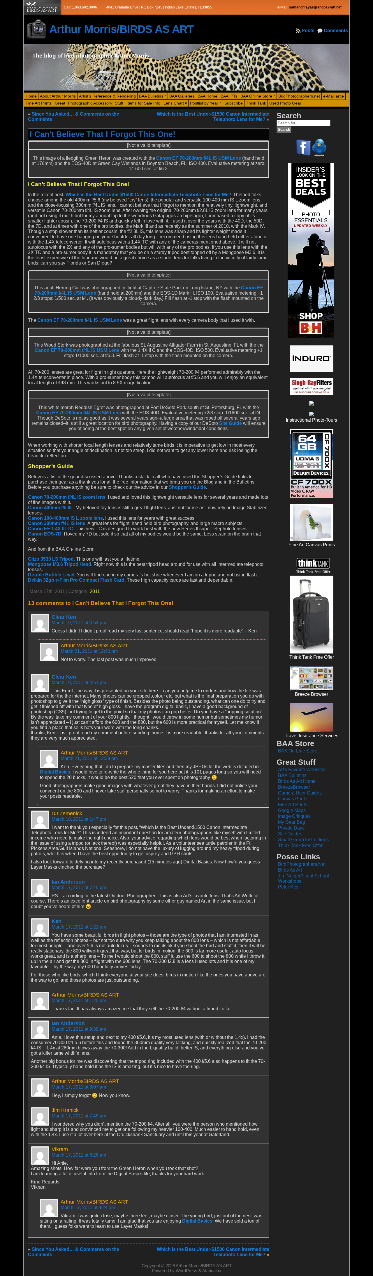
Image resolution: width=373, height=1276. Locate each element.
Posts (308, 30)
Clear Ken (64, 617)
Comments (336, 30)
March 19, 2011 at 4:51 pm (79, 682)
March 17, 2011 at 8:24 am (88, 1207)
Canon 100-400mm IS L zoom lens (65, 518)
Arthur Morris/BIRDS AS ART (121, 29)
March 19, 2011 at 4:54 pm (79, 622)
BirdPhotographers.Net (302, 864)
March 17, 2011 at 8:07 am (79, 1086)
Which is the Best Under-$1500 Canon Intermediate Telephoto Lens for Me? (148, 194)
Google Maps (292, 810)
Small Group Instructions (303, 839)
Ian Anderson (68, 882)
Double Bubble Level (51, 574)
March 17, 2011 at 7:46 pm (79, 887)
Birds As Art (290, 870)
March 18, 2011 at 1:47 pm (79, 819)
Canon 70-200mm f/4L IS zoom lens (66, 497)
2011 (95, 591)
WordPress (186, 1270)
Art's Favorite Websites (302, 769)
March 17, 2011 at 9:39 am (79, 1029)
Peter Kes (288, 886)
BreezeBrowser (294, 787)
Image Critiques (294, 816)
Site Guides (290, 833)
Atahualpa (211, 1270)
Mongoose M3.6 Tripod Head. (60, 564)
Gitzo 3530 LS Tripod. (51, 559)
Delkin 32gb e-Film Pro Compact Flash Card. (77, 580)
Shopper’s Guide (187, 487)
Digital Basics (55, 771)
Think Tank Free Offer (300, 845)
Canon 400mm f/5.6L (50, 507)
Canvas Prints (292, 798)
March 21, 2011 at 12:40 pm (89, 651)
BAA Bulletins (292, 775)
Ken (56, 921)
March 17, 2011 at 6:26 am (79, 1154)
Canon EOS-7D (44, 533)
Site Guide (230, 423)
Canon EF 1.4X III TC (50, 528)
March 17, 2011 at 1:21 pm (79, 926)
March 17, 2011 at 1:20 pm (79, 1000)
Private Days (291, 827)
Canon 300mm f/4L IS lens (56, 523)
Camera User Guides (300, 792)
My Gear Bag (291, 822)
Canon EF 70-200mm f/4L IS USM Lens (198, 158)
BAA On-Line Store (297, 750)
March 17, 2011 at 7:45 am (79, 1115)
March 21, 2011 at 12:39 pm (89, 758)
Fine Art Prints (292, 804)
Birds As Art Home (297, 781)
